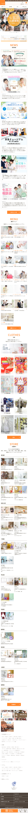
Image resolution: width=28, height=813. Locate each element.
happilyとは (17, 793)
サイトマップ (3, 804)
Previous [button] (1, 20)
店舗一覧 (25, 809)
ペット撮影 (14, 741)
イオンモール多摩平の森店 (6, 748)
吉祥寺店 (8, 747)
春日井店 (17, 755)
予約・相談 (20, 809)
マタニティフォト (22, 739)
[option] (14, 19)
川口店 (3, 753)
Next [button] (26, 20)
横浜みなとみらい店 (20, 748)
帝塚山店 (22, 755)
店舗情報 (10, 6)
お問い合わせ (17, 799)
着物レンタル (5, 779)
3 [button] (13, 32)
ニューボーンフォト (5, 768)
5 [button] (16, 32)
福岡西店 (3, 756)
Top (1, 793)
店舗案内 (13, 704)
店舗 (3, 745)
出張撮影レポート (6, 774)
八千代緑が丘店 (16, 752)
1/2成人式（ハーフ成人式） (6, 739)
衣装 (17, 6)
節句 (10, 738)
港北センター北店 (5, 752)
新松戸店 (10, 752)
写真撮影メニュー (6, 734)
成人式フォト (15, 739)
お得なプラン (3, 6)
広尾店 (12, 747)
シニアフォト (8, 741)
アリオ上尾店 (11, 753)
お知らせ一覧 (13, 212)
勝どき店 (16, 747)
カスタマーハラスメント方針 (20, 801)
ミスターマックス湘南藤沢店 (14, 750)
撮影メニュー (13, 328)
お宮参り (10, 736)
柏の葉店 (22, 752)
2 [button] (11, 32)
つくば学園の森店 (18, 753)
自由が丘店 (4, 747)
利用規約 (2, 799)
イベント (4, 759)
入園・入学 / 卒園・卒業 (16, 738)
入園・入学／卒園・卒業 (6, 770)
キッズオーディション (5, 761)
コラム (3, 765)
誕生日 (6, 736)
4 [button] (14, 32)
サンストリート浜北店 (6, 755)
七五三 (3, 736)
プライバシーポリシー (18, 796)
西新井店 (14, 748)
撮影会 (12, 761)
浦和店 (6, 753)
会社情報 (2, 796)
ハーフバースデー (5, 738)
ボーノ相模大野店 (5, 750)
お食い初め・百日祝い (17, 736)
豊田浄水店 (13, 755)
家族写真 (3, 741)
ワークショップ (17, 761)
